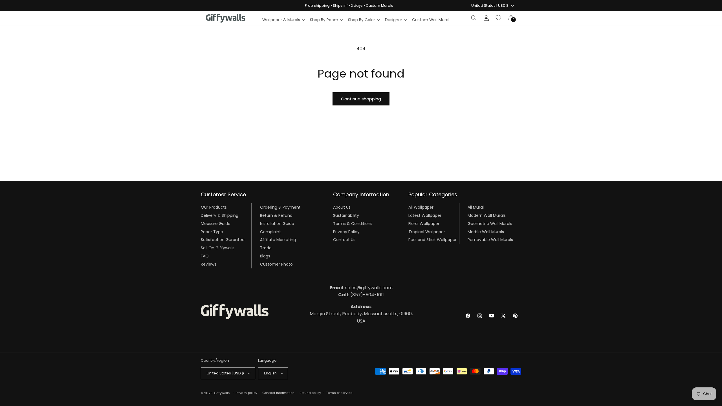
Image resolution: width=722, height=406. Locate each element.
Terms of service (339, 392)
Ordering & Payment (280, 207)
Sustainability (346, 215)
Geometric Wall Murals (490, 223)
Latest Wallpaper (424, 215)
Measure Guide (215, 223)
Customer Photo (276, 264)
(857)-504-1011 (361, 295)
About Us (342, 207)
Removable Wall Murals (490, 239)
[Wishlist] (498, 18)
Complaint (270, 232)
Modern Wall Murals (487, 215)
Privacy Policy (346, 232)
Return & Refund (276, 215)
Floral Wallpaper (423, 223)
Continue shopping (361, 99)
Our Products (214, 207)
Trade (266, 248)
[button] (283, 19)
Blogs (265, 256)
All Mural (476, 207)
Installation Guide (277, 223)
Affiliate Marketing (278, 239)
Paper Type (212, 232)
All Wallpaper (420, 207)
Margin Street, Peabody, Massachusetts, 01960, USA (361, 313)
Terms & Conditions (352, 223)
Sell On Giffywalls (217, 248)
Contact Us (344, 239)
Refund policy (310, 392)
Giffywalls (222, 393)
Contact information (278, 392)
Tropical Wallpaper (426, 232)
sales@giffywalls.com (361, 287)
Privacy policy (246, 392)
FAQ (205, 256)
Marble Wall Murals (486, 232)
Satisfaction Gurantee (223, 239)
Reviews (208, 264)
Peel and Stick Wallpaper (432, 239)
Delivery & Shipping (219, 215)
